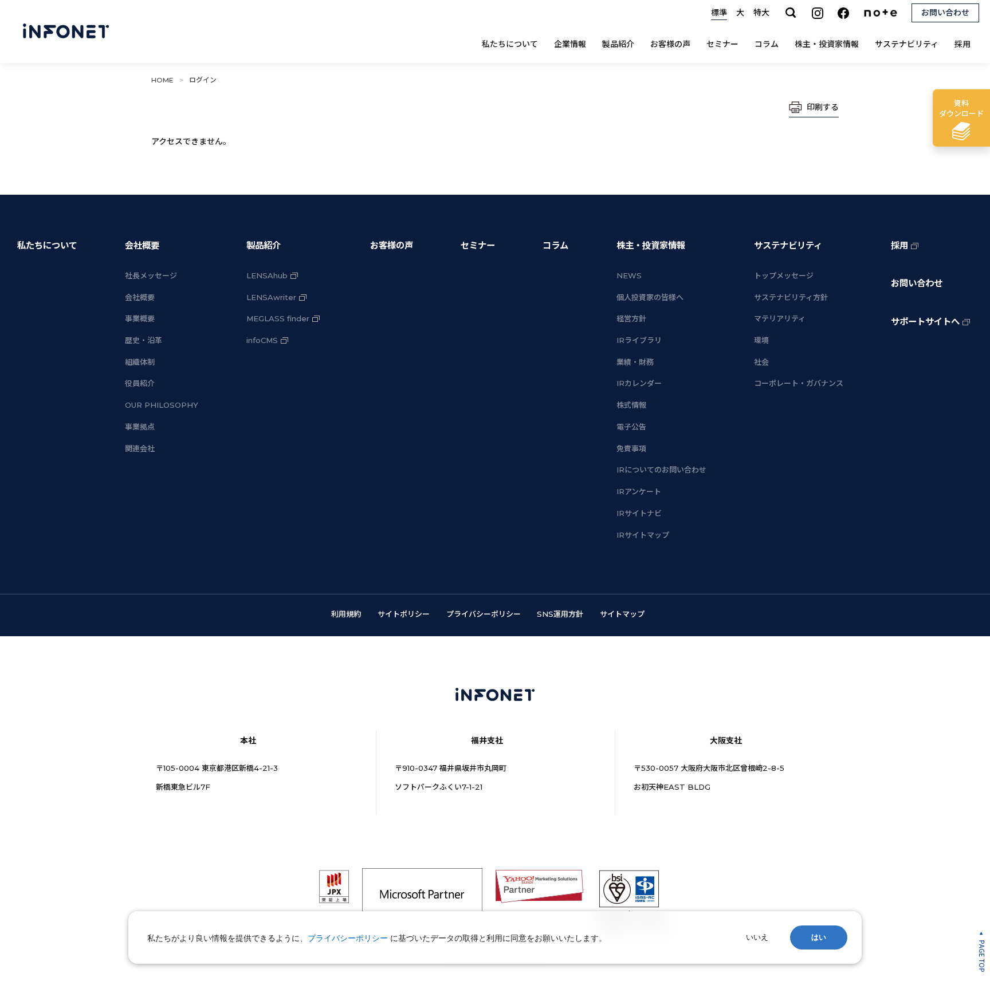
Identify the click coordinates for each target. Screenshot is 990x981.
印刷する (823, 107)
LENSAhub (267, 275)
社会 (761, 362)
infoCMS (262, 340)
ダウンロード (961, 108)
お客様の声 (670, 44)
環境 (761, 340)
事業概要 (140, 318)
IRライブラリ (639, 340)
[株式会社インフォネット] (66, 31)
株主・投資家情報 (827, 44)
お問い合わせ (916, 283)
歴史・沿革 (143, 340)
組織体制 (140, 362)
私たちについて (510, 44)
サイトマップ (622, 613)
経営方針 (631, 318)
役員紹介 (140, 383)
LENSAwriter (271, 297)
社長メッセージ (151, 275)
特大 (761, 12)
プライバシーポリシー (483, 613)
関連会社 (140, 448)
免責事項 (631, 448)
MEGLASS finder (277, 318)
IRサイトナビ (639, 513)
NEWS (629, 275)
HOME (162, 80)
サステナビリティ (906, 44)
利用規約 (346, 613)
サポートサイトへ (925, 321)
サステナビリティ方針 (791, 297)
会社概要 (142, 245)
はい (818, 937)
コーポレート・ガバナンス (798, 383)
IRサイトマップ (642, 534)
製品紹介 (618, 44)
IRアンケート (638, 491)
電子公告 (631, 426)
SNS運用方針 (560, 613)
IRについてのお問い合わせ (661, 469)
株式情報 (631, 404)
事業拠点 (140, 426)
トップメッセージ (784, 275)
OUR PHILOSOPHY (161, 404)
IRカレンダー (639, 383)
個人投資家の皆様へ (649, 297)
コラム (767, 44)
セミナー (722, 44)
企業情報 (570, 44)
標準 (719, 12)
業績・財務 (635, 362)
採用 (962, 44)
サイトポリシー (404, 613)
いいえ (757, 937)
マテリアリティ (780, 318)
